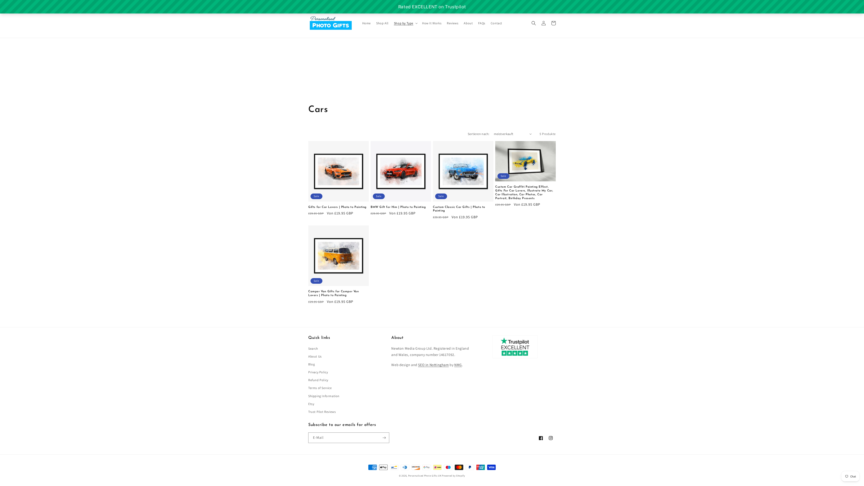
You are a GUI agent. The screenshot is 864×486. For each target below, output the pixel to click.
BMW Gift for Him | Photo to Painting (398, 207)
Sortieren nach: (478, 134)
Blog (311, 364)
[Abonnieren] (384, 437)
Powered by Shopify (453, 475)
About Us (315, 356)
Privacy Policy (318, 372)
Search (313, 348)
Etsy (311, 404)
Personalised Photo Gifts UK (424, 475)
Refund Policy (318, 380)
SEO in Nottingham (433, 364)
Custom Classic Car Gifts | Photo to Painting (459, 209)
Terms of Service (320, 388)
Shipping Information (324, 396)
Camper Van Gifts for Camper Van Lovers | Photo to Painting (333, 293)
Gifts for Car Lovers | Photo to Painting (337, 207)
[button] (405, 23)
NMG (458, 364)
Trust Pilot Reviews (322, 412)
